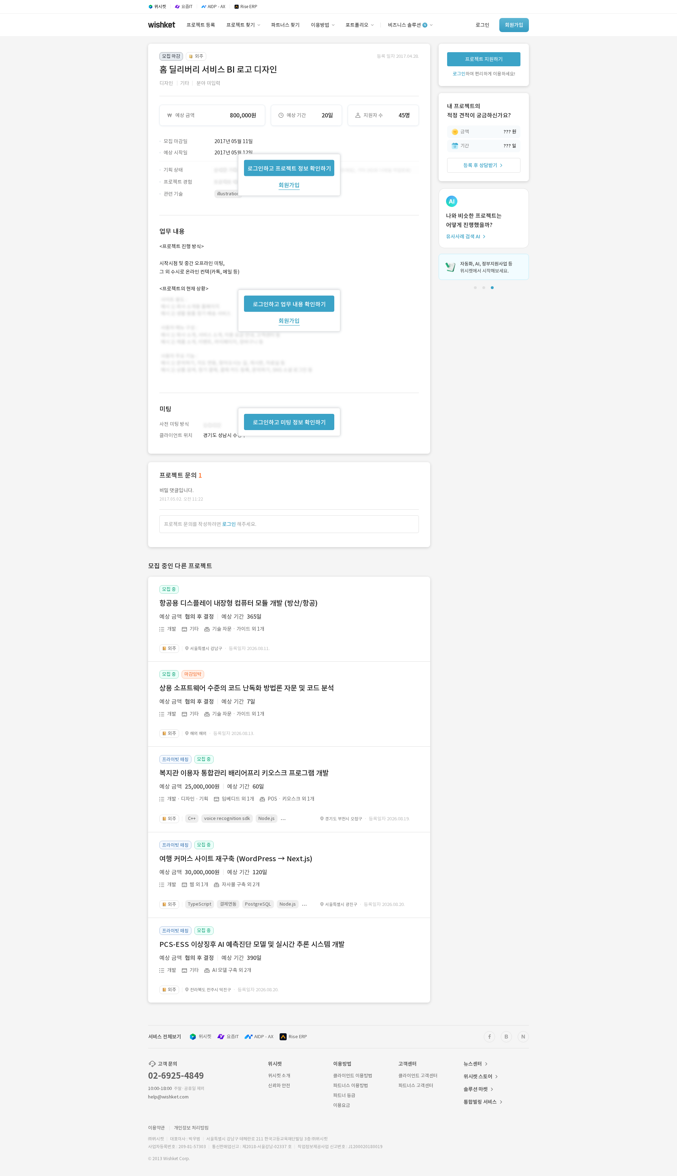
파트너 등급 (344, 1095)
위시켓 (205, 1037)
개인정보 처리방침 (191, 1128)
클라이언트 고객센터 (418, 1076)
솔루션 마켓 (476, 1089)
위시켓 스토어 (478, 1076)
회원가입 (289, 184)
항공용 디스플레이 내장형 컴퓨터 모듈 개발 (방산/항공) (238, 603)
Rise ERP (298, 1037)
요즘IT (233, 1037)
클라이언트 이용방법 (352, 1076)
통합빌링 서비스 (480, 1102)
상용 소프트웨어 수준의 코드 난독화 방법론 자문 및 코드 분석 (246, 688)
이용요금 (341, 1105)
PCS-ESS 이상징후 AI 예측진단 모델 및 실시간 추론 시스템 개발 (251, 944)
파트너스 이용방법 (350, 1086)
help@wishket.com (168, 1097)
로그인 (229, 524)
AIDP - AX (263, 1037)
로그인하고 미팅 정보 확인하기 (289, 422)
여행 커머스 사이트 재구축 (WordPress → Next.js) (235, 858)
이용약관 (156, 1128)
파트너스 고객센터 (415, 1086)
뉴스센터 (473, 1064)
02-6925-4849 (176, 1075)
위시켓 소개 (279, 1076)
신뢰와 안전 (279, 1086)
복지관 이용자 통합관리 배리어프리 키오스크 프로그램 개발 (244, 773)
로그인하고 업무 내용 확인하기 (289, 303)
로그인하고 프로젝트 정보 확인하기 (289, 168)
